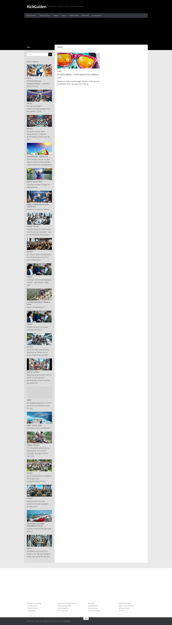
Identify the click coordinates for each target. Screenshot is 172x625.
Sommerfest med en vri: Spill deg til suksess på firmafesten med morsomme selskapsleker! (39, 162)
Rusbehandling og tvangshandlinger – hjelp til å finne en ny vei (38, 83)
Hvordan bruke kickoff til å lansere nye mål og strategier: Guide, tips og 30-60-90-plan (38, 554)
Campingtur (31, 524)
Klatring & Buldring (34, 302)
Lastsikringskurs (63, 608)
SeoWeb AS (67, 621)
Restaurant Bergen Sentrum (67, 603)
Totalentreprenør (124, 603)
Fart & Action (31, 15)
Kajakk (29, 182)
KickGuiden (36, 6)
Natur (35, 182)
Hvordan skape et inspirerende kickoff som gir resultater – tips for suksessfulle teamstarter (39, 232)
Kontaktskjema (96, 15)
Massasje (91, 603)
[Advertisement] (86, 31)
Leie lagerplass (32, 606)
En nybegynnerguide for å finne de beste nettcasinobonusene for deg (39, 405)
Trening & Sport (45, 15)
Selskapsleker (93, 606)
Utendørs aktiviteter (40, 204)
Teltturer (40, 524)
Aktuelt (30, 103)
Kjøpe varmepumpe (64, 606)
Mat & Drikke (74, 15)
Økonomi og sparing (34, 603)
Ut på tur (121, 611)
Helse (29, 78)
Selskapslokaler (123, 608)
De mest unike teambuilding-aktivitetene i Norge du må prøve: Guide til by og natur (38, 352)
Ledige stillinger (32, 608)
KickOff (29, 226)
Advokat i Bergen (94, 611)
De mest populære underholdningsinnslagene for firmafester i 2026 (38, 109)
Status (64, 15)
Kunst (59, 71)
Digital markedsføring (126, 606)
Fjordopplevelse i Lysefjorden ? (39, 428)
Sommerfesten (32, 156)
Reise (56, 15)
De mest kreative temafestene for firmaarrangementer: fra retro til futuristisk (39, 257)
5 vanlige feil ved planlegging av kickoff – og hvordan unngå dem (39, 282)
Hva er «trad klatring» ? (36, 307)
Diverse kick (85, 15)
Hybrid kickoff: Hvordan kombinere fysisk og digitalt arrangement (37, 504)
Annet (29, 204)
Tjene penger (31, 611)
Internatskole (92, 608)
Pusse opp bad (62, 611)
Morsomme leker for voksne (38, 209)
